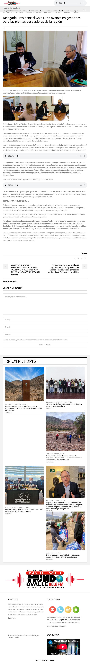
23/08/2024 (36, 12)
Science (18, 404)
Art (47, 454)
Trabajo (28, 12)
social (15, 12)
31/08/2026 (8, 412)
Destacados (14, 8)
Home (5, 8)
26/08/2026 (49, 511)
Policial (57, 501)
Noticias (49, 501)
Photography (24, 507)
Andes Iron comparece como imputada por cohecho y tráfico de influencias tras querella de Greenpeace (23, 408)
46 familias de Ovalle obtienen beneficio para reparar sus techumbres (64, 405)
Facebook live (61, 402)
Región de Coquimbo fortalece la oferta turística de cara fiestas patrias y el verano (23, 510)
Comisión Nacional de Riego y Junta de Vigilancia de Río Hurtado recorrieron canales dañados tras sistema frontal (64, 458)
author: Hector (47, 12)
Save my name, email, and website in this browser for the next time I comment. (36, 340)
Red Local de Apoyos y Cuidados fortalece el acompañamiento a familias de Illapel (63, 556)
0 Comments (75, 12)
